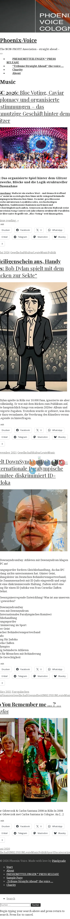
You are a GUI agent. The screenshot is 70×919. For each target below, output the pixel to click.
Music (44, 252)
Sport (50, 852)
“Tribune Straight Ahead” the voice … (38, 66)
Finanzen (7, 695)
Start (10, 867)
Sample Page (15, 877)
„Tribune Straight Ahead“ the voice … (30, 881)
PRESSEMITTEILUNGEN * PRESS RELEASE (33, 874)
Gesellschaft (17, 252)
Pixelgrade (59, 861)
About (16, 73)
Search (11, 898)
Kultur (29, 252)
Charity (17, 69)
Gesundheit (35, 695)
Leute (37, 252)
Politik (52, 252)
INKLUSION (49, 695)
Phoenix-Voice (18, 40)
